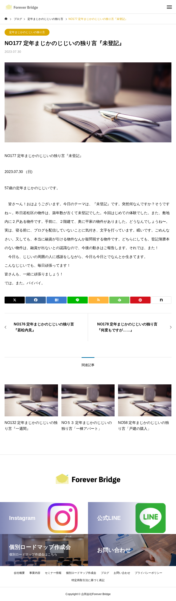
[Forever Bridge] (22, 7)
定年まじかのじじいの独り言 (27, 32)
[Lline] (77, 300)
